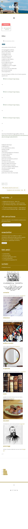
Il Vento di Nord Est (8, 258)
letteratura (6, 318)
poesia (3, 44)
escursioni (6, 421)
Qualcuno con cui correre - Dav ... (15, 190)
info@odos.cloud (6, 267)
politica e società (8, 343)
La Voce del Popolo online (9, 257)
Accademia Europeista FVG (10, 260)
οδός (14, 6)
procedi (4, 243)
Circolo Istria (6, 253)
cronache (6, 292)
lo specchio (6, 368)
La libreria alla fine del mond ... (11, 188)
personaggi (6, 446)
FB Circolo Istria (7, 255)
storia (5, 394)
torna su (7, 29)
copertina (8, 28)
